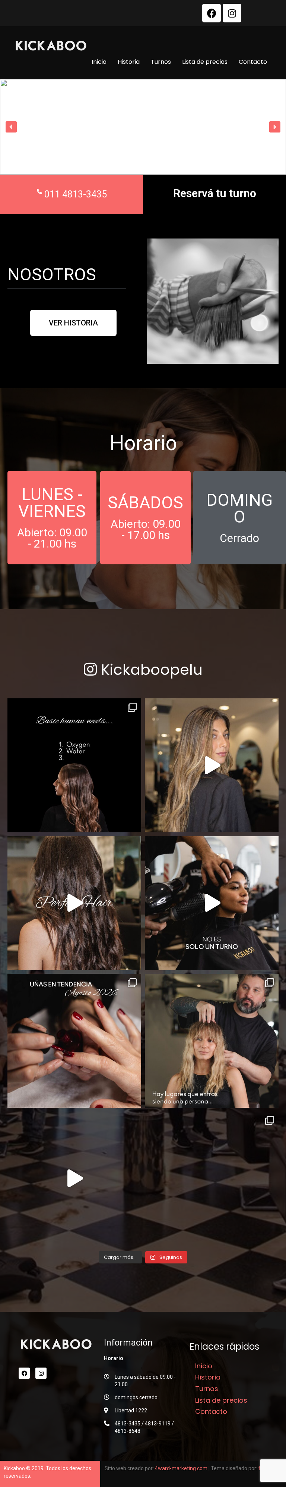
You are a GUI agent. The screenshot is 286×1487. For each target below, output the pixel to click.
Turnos (161, 61)
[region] (143, 127)
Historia (129, 61)
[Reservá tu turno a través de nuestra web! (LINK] (74, 765)
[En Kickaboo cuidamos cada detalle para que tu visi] (212, 765)
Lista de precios (205, 61)
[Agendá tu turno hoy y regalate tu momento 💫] (212, 903)
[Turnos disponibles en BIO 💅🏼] (74, 1041)
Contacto (253, 61)
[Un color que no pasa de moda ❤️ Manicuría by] (212, 1179)
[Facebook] (211, 13)
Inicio (99, 61)
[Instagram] (232, 13)
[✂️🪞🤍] (212, 1041)
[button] (11, 127)
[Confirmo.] (74, 1179)
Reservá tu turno (214, 193)
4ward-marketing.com (181, 1468)
